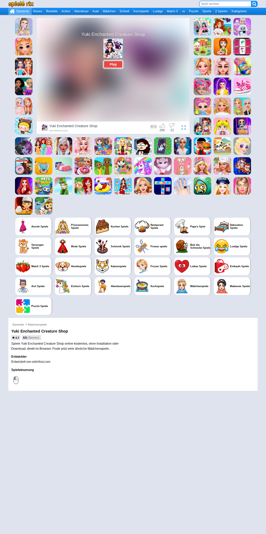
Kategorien (239, 11)
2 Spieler (221, 11)
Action (66, 11)
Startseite (22, 11)
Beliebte (52, 11)
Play (113, 64)
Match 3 (172, 11)
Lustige (158, 11)
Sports (206, 11)
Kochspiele (141, 11)
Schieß (124, 11)
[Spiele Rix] (21, 4)
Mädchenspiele (37, 324)
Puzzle (193, 11)
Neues (37, 11)
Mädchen (109, 11)
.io (183, 11)
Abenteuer (81, 11)
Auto (95, 11)
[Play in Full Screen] (182, 128)
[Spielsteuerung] (153, 128)
